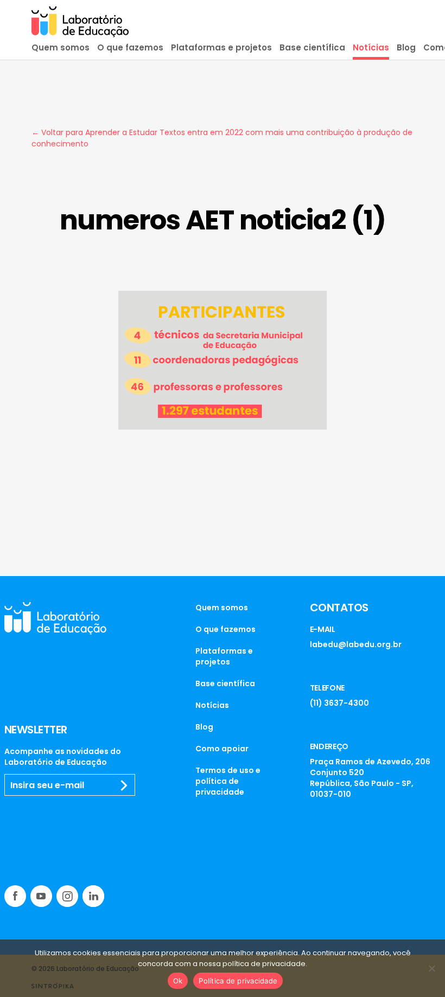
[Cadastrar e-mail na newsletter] (123, 785)
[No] (431, 968)
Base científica (312, 47)
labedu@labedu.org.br (356, 644)
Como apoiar (222, 748)
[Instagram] (67, 896)
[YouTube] (41, 896)
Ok (178, 980)
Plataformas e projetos (221, 47)
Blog (406, 47)
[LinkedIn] (93, 896)
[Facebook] (15, 896)
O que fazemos (130, 47)
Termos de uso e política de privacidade (227, 781)
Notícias (371, 47)
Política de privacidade (238, 980)
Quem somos (60, 47)
